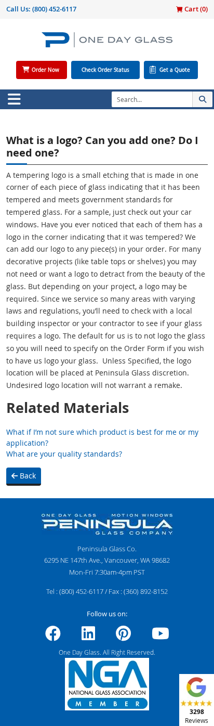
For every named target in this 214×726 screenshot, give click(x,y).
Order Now (45, 70)
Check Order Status (105, 70)
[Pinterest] (123, 636)
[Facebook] (53, 636)
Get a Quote (174, 70)
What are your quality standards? (64, 454)
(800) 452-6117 (54, 9)
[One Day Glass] (107, 44)
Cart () (195, 9)
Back (27, 476)
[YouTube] (160, 636)
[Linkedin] (88, 636)
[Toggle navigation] (14, 99)
